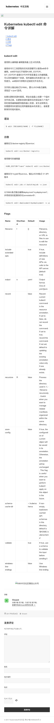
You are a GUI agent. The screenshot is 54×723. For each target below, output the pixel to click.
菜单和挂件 (47, 6)
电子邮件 (7, 677)
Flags (9, 45)
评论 (5, 634)
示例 (8, 42)
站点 (5, 687)
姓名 (5, 667)
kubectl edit (11, 36)
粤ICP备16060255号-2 (33, 720)
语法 (8, 39)
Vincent (24, 614)
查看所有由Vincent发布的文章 (23, 605)
